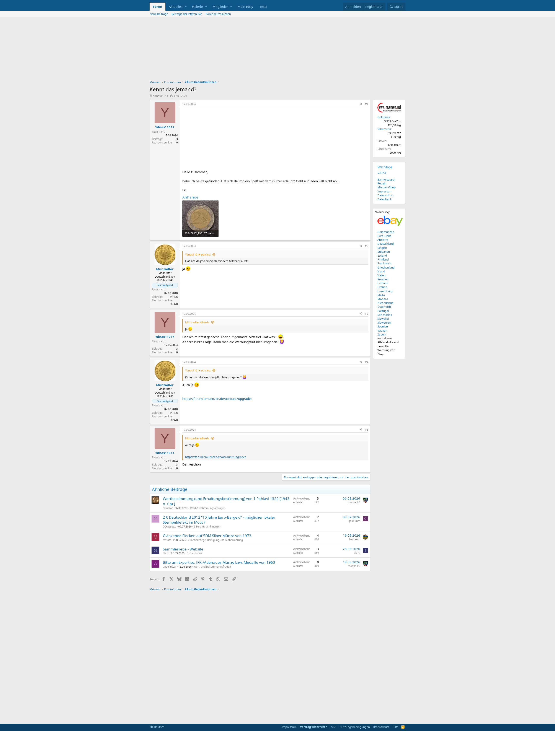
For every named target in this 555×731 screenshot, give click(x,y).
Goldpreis (383, 117)
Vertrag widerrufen (314, 727)
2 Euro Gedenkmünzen (207, 526)
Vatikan (382, 330)
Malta (381, 295)
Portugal (383, 311)
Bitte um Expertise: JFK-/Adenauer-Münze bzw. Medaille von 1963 (219, 562)
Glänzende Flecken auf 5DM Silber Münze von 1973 (207, 535)
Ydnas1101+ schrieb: (198, 254)
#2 (366, 246)
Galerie (197, 6)
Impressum (384, 191)
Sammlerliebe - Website (183, 549)
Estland (382, 255)
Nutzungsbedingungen (355, 727)
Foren (157, 6)
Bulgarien (383, 252)
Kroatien (382, 279)
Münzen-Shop (386, 187)
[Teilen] (361, 104)
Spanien (382, 326)
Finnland (383, 259)
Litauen (382, 287)
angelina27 (169, 566)
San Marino (384, 315)
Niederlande (385, 303)
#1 (366, 104)
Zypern (382, 334)
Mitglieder (220, 6)
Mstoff (167, 540)
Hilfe (395, 727)
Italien (381, 275)
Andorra (382, 240)
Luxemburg (385, 291)
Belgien (382, 248)
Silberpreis (384, 129)
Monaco (382, 299)
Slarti (166, 553)
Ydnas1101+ (160, 96)
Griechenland (386, 267)
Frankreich (384, 263)
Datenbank (384, 199)
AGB (333, 727)
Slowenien (384, 322)
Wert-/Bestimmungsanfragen (207, 508)
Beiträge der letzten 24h (186, 14)
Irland (381, 271)
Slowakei (383, 319)
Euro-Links (384, 236)
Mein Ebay (245, 6)
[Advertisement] (277, 50)
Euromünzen (194, 553)
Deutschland (385, 244)
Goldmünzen (385, 232)
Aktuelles (175, 6)
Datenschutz (385, 195)
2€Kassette (169, 526)
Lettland (382, 283)
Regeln (381, 183)
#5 (366, 429)
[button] (186, 7)
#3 (366, 314)
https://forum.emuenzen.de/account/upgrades (217, 398)
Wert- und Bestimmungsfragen (212, 566)
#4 (366, 362)
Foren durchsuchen (218, 14)
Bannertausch (386, 179)
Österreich (384, 307)
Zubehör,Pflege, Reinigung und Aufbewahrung (215, 540)
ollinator (168, 508)
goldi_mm (354, 521)
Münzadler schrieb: (197, 322)
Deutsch (159, 727)
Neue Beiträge (159, 14)
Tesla (263, 6)
